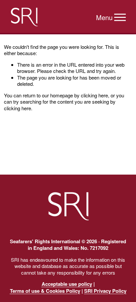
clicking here (94, 95)
